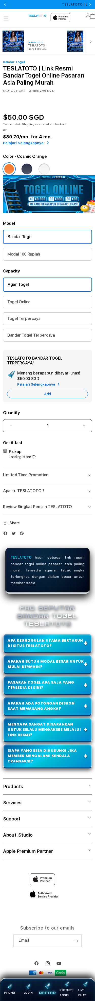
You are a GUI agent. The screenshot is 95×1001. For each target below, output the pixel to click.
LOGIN (28, 992)
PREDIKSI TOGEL (66, 992)
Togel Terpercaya (24, 318)
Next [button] (90, 4)
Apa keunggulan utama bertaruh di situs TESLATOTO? (45, 643)
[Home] (37, 15)
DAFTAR (47, 993)
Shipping (28, 124)
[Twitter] (14, 534)
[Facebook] (6, 534)
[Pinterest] (23, 534)
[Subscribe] (76, 941)
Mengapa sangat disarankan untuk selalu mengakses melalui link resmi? (44, 729)
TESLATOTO (21, 557)
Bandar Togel (20, 236)
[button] (6, 18)
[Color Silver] (44, 168)
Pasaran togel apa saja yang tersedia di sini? (41, 685)
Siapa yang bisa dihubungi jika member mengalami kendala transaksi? (42, 756)
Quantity (11, 412)
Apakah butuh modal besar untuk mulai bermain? (46, 664)
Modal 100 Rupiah (23, 254)
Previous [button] (4, 4)
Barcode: (34, 90)
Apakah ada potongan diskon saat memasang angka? (41, 706)
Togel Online (19, 301)
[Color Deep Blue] (26, 168)
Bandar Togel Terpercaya (31, 335)
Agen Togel (18, 284)
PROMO (9, 992)
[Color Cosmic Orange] (9, 169)
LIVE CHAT (82, 992)
